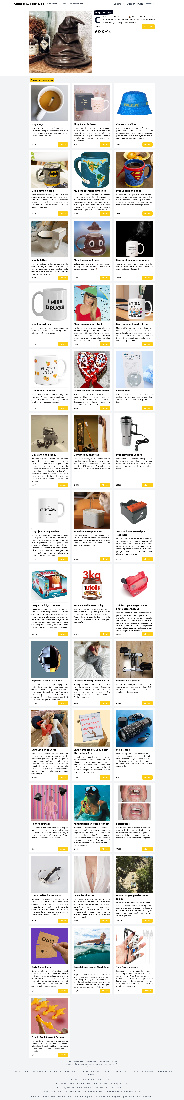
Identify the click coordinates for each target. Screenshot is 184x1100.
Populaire (63, 4)
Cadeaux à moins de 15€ (91, 1071)
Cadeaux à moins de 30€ (142, 1071)
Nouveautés (52, 4)
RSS (152, 1096)
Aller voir (148, 26)
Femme (91, 1079)
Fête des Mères (77, 1083)
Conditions (97, 1096)
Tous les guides (76, 4)
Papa (110, 1079)
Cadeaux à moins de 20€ (116, 1071)
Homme (101, 1079)
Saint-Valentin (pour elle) (115, 1083)
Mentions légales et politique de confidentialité (126, 1096)
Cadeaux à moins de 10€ (65, 1071)
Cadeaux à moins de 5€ (41, 1071)
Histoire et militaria (105, 1087)
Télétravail (121, 1087)
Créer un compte (135, 3)
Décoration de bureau (82, 1087)
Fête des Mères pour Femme (83, 1091)
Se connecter (120, 3)
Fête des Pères (94, 1083)
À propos (86, 1096)
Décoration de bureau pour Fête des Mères (119, 1091)
